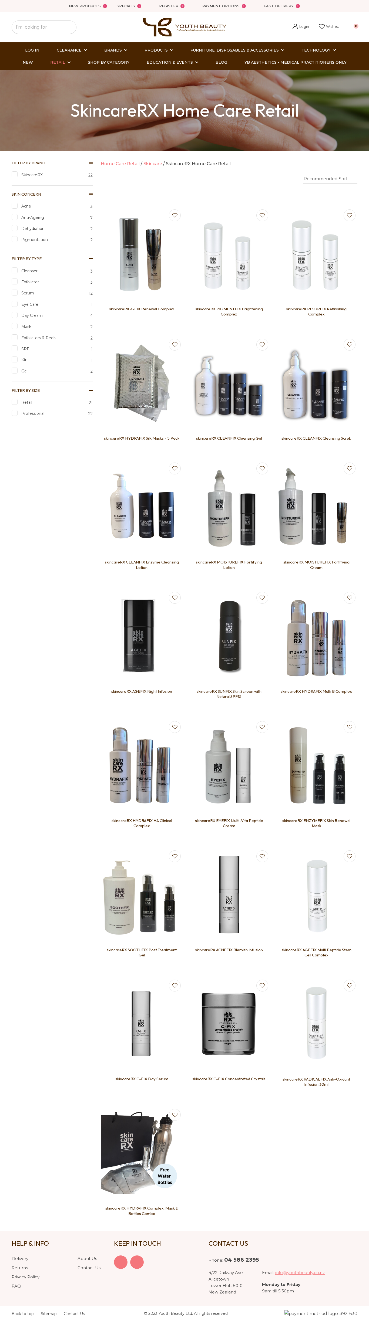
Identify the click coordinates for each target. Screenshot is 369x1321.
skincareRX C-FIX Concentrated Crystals (229, 1078)
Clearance (69, 50)
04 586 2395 (241, 1260)
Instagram (137, 1262)
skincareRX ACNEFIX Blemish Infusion (229, 949)
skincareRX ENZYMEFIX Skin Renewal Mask (316, 823)
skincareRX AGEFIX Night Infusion (141, 691)
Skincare (152, 163)
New (28, 62)
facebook (121, 1262)
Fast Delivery (279, 6)
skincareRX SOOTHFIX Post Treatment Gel (142, 952)
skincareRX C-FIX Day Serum (141, 1078)
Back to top (23, 1313)
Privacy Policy (25, 1276)
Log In (32, 50)
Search (69, 27)
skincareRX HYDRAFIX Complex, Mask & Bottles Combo (141, 1210)
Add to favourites (175, 215)
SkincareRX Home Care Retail (198, 163)
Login (301, 27)
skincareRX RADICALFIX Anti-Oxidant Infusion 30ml (316, 1082)
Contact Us (89, 1267)
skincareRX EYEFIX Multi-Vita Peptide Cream (229, 823)
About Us (87, 1258)
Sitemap (49, 1313)
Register (168, 6)
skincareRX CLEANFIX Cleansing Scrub (316, 438)
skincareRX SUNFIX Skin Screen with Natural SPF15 (229, 694)
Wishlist (332, 26)
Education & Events (170, 62)
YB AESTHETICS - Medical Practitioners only (295, 62)
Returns (20, 1267)
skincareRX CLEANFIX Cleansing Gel (229, 438)
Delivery (20, 1258)
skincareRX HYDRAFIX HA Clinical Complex (142, 823)
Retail (57, 62)
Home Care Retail (120, 163)
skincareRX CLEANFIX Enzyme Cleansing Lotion (142, 564)
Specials (126, 6)
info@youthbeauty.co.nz (300, 1272)
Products (156, 50)
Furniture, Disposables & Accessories (234, 50)
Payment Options (221, 6)
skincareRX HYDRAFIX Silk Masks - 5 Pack (141, 438)
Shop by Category (108, 62)
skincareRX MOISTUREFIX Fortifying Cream (316, 564)
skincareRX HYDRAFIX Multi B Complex (316, 691)
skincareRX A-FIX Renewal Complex (141, 308)
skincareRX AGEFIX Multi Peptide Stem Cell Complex (316, 952)
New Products (85, 6)
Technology (315, 50)
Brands (113, 50)
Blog (221, 62)
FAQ (16, 1286)
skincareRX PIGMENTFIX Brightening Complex (229, 311)
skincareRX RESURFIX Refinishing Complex (316, 311)
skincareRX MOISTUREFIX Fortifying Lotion (229, 564)
